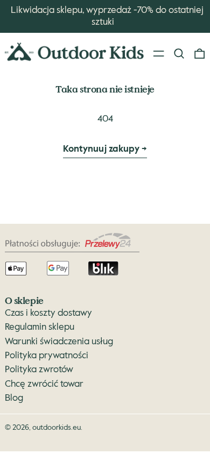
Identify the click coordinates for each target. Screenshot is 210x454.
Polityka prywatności (46, 355)
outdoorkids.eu (56, 427)
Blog (14, 398)
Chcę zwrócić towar (44, 384)
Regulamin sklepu (39, 327)
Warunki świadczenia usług (59, 341)
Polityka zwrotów (39, 369)
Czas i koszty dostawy (48, 313)
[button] (179, 53)
